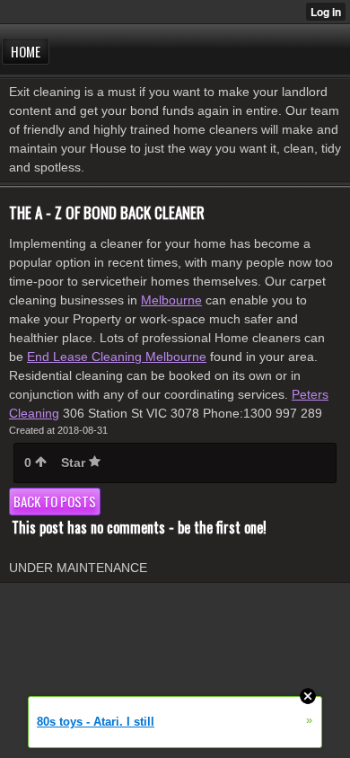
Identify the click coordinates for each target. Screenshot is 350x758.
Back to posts (54, 501)
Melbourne (171, 300)
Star (75, 462)
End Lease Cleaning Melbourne (116, 356)
